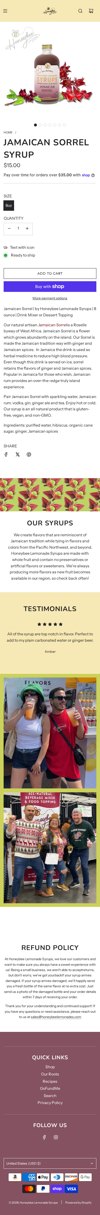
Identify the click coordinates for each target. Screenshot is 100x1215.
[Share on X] (17, 455)
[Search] (80, 11)
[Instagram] (55, 1137)
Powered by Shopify (78, 1202)
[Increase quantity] (27, 229)
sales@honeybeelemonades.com (56, 1017)
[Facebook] (44, 1137)
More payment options (50, 298)
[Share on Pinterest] (29, 455)
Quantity (14, 218)
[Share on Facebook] (6, 455)
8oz (9, 205)
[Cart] (91, 11)
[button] (35, 125)
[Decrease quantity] (9, 229)
